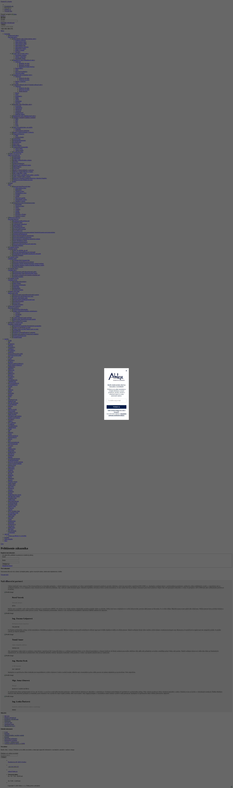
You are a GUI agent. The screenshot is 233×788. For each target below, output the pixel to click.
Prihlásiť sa (116, 407)
